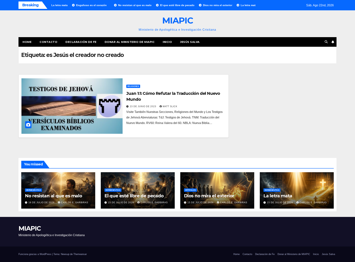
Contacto (48, 42)
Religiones (133, 86)
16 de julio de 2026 (41, 202)
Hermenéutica (33, 190)
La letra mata (277, 195)
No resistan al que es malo (53, 195)
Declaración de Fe (81, 42)
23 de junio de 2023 (143, 106)
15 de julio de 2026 (121, 202)
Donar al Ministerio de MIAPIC (130, 42)
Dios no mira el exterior (209, 195)
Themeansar (80, 254)
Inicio (167, 42)
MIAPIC (177, 20)
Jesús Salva (190, 42)
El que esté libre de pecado (134, 195)
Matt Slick (170, 106)
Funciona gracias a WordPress (35, 254)
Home (27, 42)
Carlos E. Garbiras (74, 202)
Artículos (190, 190)
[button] (326, 41)
